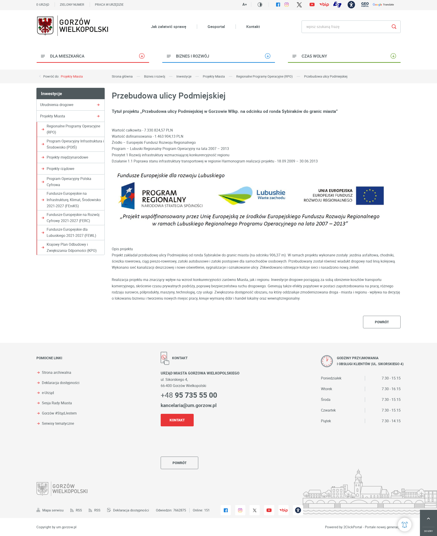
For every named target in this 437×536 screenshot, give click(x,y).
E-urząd (42, 4)
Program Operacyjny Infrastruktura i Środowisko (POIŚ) (75, 144)
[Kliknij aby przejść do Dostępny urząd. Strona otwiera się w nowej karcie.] (351, 4)
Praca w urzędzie (109, 4)
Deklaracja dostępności (60, 382)
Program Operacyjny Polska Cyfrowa (69, 181)
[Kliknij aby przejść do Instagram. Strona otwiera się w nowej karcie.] (287, 5)
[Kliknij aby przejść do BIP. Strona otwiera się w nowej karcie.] (324, 4)
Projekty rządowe (60, 168)
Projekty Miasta (72, 76)
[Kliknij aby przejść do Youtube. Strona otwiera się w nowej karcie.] (312, 5)
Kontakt (253, 26)
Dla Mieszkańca (67, 56)
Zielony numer (72, 4)
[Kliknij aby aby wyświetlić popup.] (405, 524)
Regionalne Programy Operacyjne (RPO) (73, 129)
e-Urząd (48, 392)
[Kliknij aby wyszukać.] (394, 27)
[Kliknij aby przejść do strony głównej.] (72, 26)
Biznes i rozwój (192, 56)
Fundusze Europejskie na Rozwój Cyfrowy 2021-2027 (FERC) (73, 217)
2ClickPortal (352, 527)
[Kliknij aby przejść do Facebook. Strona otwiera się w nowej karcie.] (278, 5)
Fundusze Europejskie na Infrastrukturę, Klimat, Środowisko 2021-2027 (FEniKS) (74, 199)
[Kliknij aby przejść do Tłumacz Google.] (383, 5)
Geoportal (216, 26)
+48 (189, 395)
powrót (382, 322)
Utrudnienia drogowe (56, 104)
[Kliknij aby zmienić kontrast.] (260, 4)
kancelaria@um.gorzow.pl (189, 405)
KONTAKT (177, 420)
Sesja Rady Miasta (57, 403)
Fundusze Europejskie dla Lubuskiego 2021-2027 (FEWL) (71, 232)
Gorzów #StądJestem (59, 413)
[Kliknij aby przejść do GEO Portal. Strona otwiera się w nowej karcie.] (365, 4)
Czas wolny (314, 56)
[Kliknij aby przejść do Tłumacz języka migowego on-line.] (337, 4)
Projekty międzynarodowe (67, 157)
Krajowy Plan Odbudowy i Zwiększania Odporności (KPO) (72, 247)
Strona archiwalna (56, 372)
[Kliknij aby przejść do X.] (299, 4)
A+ (244, 4)
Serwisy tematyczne (58, 423)
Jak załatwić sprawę (168, 26)
